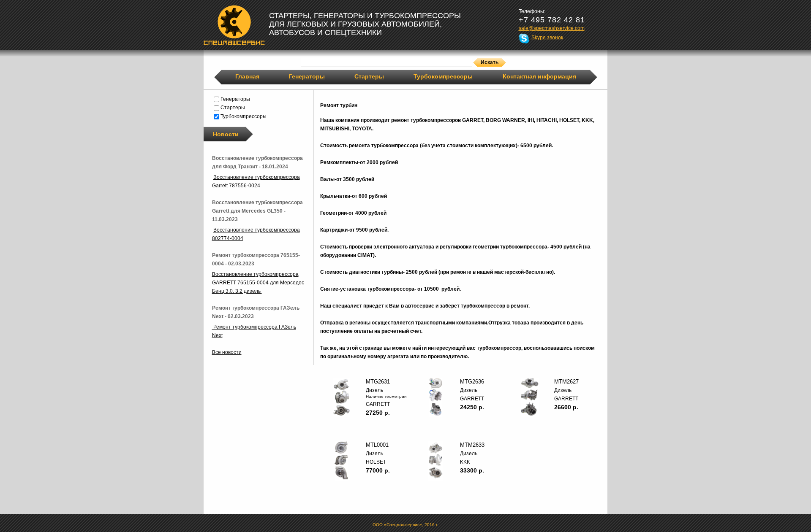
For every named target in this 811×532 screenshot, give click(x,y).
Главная (247, 76)
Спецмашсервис (234, 25)
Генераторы (307, 76)
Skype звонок (547, 38)
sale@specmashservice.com (552, 28)
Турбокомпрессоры (443, 76)
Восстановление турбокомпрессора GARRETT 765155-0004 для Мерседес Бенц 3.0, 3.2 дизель (258, 282)
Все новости (227, 352)
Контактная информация (539, 76)
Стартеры (369, 76)
